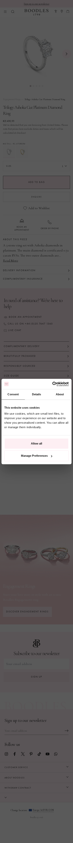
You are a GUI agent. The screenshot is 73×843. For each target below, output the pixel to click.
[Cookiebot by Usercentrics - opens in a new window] (52, 384)
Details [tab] (36, 394)
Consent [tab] (13, 394)
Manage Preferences (34, 455)
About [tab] (60, 394)
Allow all (36, 443)
